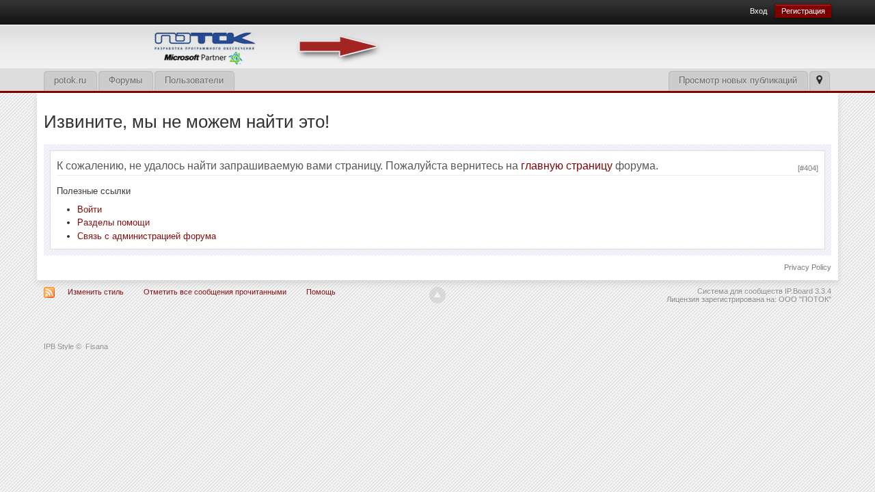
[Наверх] (437, 295)
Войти (89, 209)
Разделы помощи (113, 222)
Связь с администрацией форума (146, 236)
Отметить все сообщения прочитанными (215, 292)
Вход (758, 11)
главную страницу (566, 166)
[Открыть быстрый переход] (819, 81)
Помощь (321, 292)
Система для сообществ (740, 291)
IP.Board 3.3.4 (808, 291)
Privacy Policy (807, 267)
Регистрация (803, 11)
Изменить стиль (96, 292)
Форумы (125, 80)
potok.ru (70, 80)
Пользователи (194, 80)
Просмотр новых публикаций (738, 80)
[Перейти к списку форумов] (215, 45)
